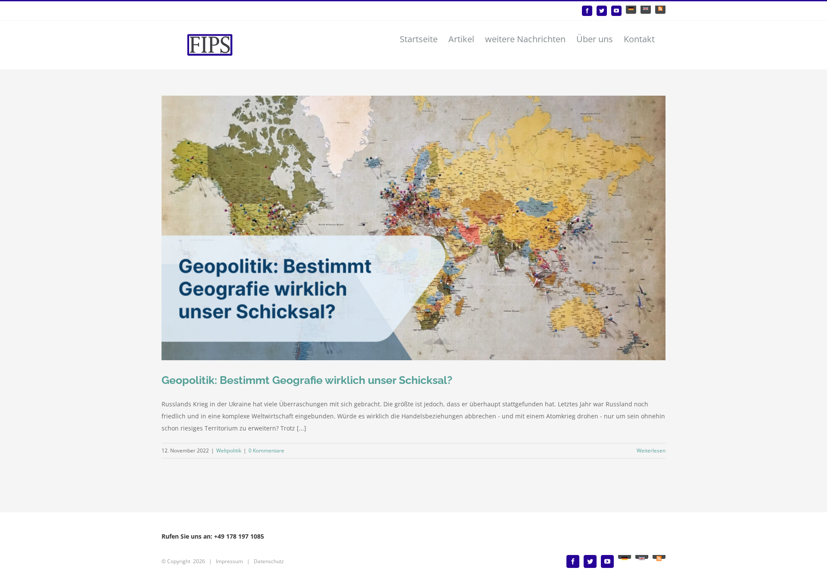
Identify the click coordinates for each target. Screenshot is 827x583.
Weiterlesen (651, 450)
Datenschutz (269, 561)
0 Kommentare (266, 450)
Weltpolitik (228, 450)
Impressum (229, 561)
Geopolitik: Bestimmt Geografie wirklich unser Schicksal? (307, 380)
